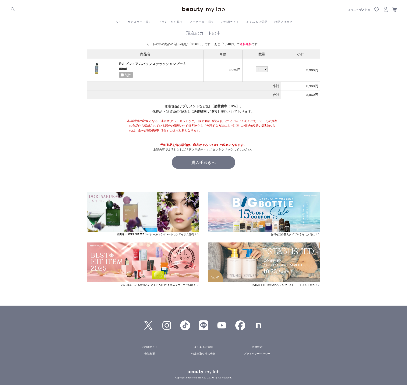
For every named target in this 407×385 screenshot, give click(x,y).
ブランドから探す (171, 22)
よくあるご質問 (257, 22)
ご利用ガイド (230, 22)
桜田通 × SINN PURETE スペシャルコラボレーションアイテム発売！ (157, 234)
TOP (117, 22)
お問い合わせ (283, 22)
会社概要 (149, 353)
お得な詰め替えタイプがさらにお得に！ (294, 234)
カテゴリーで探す (139, 22)
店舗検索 (257, 346)
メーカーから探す (202, 22)
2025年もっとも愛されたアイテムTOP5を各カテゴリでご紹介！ (159, 285)
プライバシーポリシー (257, 353)
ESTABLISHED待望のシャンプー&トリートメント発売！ (285, 285)
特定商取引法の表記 (203, 353)
